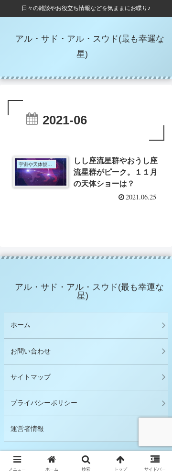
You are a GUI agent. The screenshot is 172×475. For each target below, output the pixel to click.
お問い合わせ (31, 351)
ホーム (21, 325)
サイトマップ (31, 377)
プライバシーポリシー (44, 403)
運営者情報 (27, 428)
